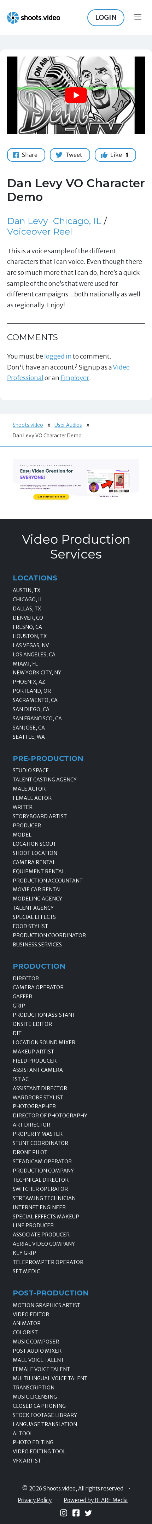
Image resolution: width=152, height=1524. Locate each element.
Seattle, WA (29, 737)
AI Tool (23, 1433)
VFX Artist (27, 1461)
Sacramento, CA (35, 700)
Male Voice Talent (38, 1360)
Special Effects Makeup (46, 1216)
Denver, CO (28, 618)
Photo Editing (33, 1442)
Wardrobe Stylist (38, 1097)
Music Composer (36, 1342)
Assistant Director (40, 1088)
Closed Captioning (39, 1406)
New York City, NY (37, 672)
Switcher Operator (40, 1189)
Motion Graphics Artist (46, 1305)
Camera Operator (38, 987)
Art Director (31, 1125)
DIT (17, 1033)
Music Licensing (35, 1397)
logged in (58, 356)
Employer (74, 378)
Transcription (33, 1387)
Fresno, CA (27, 627)
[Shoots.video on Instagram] (63, 1513)
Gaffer (22, 996)
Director (26, 978)
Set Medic (26, 1271)
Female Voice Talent (41, 1369)
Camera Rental (34, 862)
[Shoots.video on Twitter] (88, 1513)
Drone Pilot (30, 1152)
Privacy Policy (35, 1500)
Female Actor (32, 798)
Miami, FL (25, 664)
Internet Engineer (39, 1207)
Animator (27, 1323)
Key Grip (24, 1253)
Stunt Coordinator (40, 1143)
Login (106, 17)
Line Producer (33, 1225)
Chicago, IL (77, 220)
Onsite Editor (32, 1024)
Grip (19, 1006)
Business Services (37, 944)
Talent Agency (33, 908)
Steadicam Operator (42, 1161)
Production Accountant (48, 881)
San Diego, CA (31, 709)
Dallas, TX (27, 609)
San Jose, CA (29, 728)
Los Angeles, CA (34, 654)
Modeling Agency (37, 899)
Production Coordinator (49, 935)
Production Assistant (44, 1015)
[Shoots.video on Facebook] (76, 1513)
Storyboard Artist (40, 816)
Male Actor (29, 789)
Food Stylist (30, 926)
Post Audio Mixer (37, 1351)
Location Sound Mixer (44, 1042)
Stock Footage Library (45, 1415)
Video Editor (31, 1314)
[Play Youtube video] (76, 95)
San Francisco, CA (37, 718)
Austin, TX (26, 590)
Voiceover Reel (39, 231)
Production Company (43, 1171)
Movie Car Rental (37, 889)
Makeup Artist (33, 1052)
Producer (27, 825)
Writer (23, 807)
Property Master (38, 1134)
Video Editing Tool (39, 1451)
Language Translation (45, 1424)
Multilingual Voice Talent (50, 1378)
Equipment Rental (39, 871)
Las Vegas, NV (31, 645)
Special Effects (34, 917)
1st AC (21, 1079)
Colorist (25, 1332)
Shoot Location (35, 853)
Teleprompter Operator (48, 1262)
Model (22, 835)
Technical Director (41, 1180)
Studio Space (31, 770)
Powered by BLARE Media (96, 1500)
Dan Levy (27, 220)
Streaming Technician (44, 1198)
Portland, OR (32, 691)
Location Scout (34, 844)
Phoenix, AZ (29, 682)
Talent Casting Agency (45, 779)
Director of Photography (50, 1115)
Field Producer (35, 1061)
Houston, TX (30, 636)
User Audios (68, 425)
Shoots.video (28, 425)
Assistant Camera (38, 1070)
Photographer (34, 1106)
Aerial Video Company (44, 1244)
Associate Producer (41, 1234)
